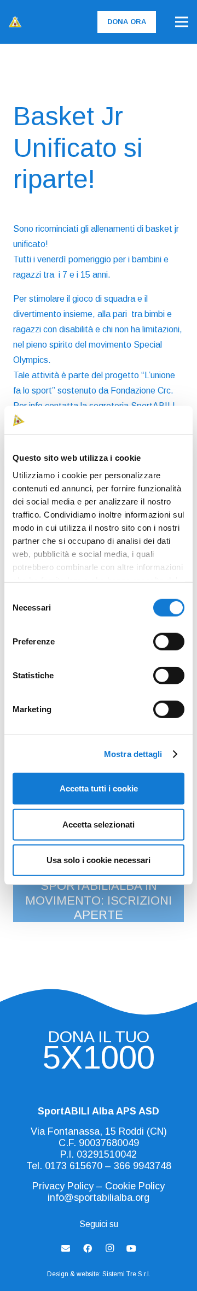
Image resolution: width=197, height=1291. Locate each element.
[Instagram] (109, 1248)
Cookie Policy (135, 1186)
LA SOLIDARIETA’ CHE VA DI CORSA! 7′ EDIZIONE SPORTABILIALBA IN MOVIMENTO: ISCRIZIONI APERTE (98, 886)
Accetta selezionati (98, 824)
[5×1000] (98, 1061)
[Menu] (181, 22)
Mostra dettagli (133, 754)
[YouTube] (131, 1248)
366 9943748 (142, 1165)
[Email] (66, 1248)
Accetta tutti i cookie (99, 788)
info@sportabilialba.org (98, 1197)
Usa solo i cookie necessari (98, 860)
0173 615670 (73, 1165)
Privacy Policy (63, 1186)
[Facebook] (88, 1248)
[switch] (168, 641)
